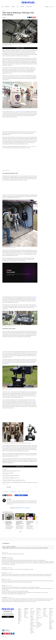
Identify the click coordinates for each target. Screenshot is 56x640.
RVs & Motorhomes (32, 628)
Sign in (4, 546)
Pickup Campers (32, 626)
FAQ (18, 623)
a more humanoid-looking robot (19, 111)
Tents (31, 633)
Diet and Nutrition (51, 621)
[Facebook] (28, 17)
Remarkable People (39, 623)
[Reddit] (33, 17)
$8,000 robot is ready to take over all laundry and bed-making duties (30, 523)
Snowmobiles (32, 632)
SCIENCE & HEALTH (29, 6)
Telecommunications (39, 625)
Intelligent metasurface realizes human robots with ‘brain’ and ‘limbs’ (11, 470)
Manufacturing (26, 612)
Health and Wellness (50, 628)
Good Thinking (38, 614)
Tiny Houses (32, 613)
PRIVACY (19, 619)
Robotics (6, 491)
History (37, 616)
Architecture (26, 609)
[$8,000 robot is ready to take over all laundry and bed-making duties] (30, 516)
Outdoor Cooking (32, 625)
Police (19, 491)
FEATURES (19, 614)
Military (25, 614)
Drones (37, 613)
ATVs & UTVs (32, 614)
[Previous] (4, 522)
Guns (23, 491)
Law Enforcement (13, 491)
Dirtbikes (31, 620)
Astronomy (50, 612)
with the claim (23, 252)
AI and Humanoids (38, 609)
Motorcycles (45, 614)
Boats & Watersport (31, 616)
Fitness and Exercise (50, 623)
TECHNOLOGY (38, 608)
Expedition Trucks (32, 622)
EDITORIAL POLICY (19, 613)
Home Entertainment (39, 617)
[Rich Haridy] (4, 500)
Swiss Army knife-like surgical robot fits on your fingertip (19, 523)
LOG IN (51, 6)
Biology (50, 613)
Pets (37, 621)
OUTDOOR (12, 6)
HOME (3, 6)
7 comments (22, 495)
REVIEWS (19, 615)
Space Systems (26, 617)
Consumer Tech (38, 612)
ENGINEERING (7, 6)
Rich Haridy (9, 499)
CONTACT (19, 620)
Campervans (32, 618)
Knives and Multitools (31, 624)
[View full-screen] (36, 20)
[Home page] (28, 3)
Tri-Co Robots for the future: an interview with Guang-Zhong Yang (11, 475)
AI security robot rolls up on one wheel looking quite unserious (9, 523)
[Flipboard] (35, 17)
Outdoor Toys (32, 612)
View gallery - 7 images (20, 48)
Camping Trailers (32, 619)
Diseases (50, 624)
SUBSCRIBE (46, 6)
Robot (27, 491)
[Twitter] (29, 17)
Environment (51, 614)
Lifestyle (37, 618)
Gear (31, 609)
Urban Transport (45, 616)
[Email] (36, 17)
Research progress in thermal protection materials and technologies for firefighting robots (14, 480)
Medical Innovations (50, 626)
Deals (37, 627)
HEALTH (50, 617)
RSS (18, 622)
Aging (50, 618)
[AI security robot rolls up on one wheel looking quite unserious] (9, 516)
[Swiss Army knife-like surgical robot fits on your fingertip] (20, 516)
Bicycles (44, 612)
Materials (25, 613)
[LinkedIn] (31, 17)
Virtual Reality (38, 626)
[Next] (36, 522)
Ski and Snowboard (32, 630)
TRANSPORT (22, 6)
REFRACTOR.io (51, 608)
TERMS (19, 618)
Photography (38, 622)
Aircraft (44, 609)
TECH (17, 6)
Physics (50, 616)
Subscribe (7, 616)
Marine (44, 613)
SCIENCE (50, 609)
